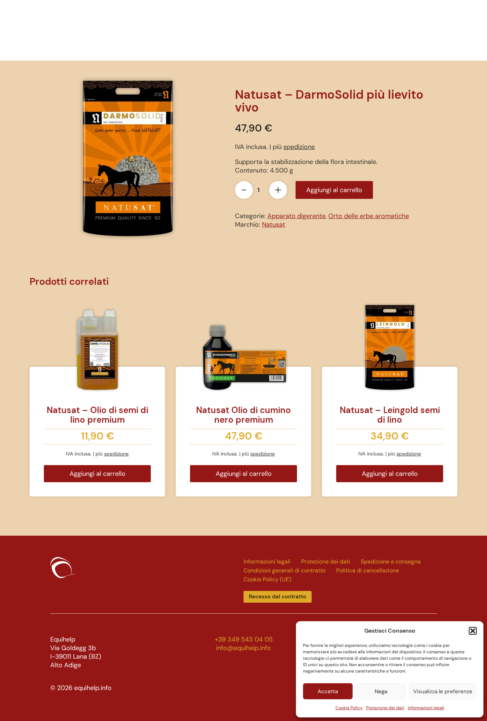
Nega (381, 691)
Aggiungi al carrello (334, 190)
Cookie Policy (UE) (267, 579)
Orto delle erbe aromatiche (368, 216)
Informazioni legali (426, 708)
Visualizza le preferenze (442, 691)
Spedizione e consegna (391, 561)
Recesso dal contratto (277, 596)
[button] (472, 630)
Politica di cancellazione (367, 570)
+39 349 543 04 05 (244, 639)
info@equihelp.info (243, 648)
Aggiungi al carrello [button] (97, 473)
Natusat (273, 224)
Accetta (328, 691)
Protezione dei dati (385, 708)
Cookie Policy (349, 708)
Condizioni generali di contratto (284, 570)
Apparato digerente (296, 216)
